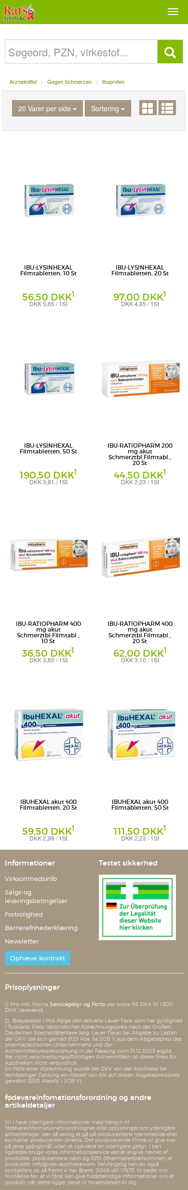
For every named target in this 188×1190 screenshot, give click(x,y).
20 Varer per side (45, 108)
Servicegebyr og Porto (78, 1004)
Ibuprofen (113, 81)
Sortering (106, 108)
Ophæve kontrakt (37, 958)
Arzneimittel (23, 81)
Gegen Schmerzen (69, 81)
